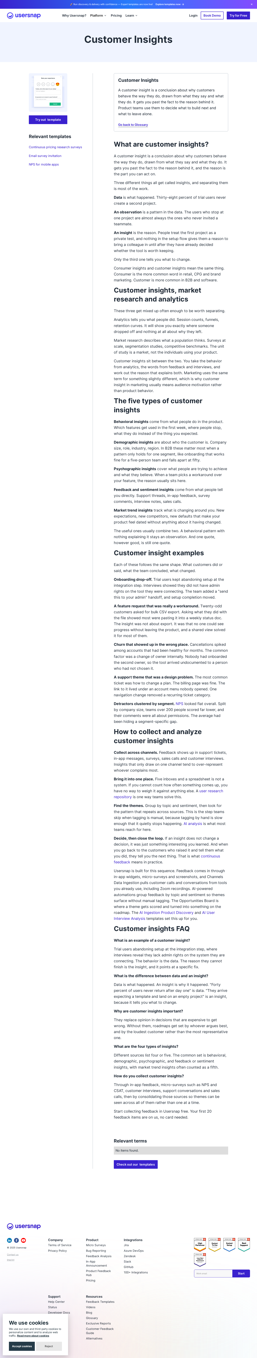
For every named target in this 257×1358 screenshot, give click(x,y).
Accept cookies (22, 1346)
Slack (127, 1261)
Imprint (10, 1260)
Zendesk (130, 1256)
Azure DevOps (134, 1250)
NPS (179, 703)
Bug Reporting (96, 1250)
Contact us (13, 1254)
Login (193, 15)
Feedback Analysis (99, 1256)
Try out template (48, 119)
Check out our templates (136, 1164)
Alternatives (94, 1338)
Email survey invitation (45, 156)
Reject (49, 1346)
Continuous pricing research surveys (55, 147)
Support (54, 1296)
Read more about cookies (33, 1335)
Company (55, 1240)
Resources (94, 1296)
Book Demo (212, 15)
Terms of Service (60, 1245)
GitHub (128, 1267)
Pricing (90, 1280)
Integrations (133, 1240)
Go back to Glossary (133, 125)
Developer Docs (59, 1312)
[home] (24, 15)
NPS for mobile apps (44, 164)
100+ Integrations (136, 1272)
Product (92, 1240)
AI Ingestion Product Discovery (166, 912)
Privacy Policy (57, 1250)
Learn (130, 15)
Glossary (92, 1318)
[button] (98, 15)
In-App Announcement (96, 1263)
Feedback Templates (100, 1301)
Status (52, 1307)
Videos (90, 1307)
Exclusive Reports (98, 1323)
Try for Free (238, 15)
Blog (89, 1312)
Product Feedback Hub (98, 1273)
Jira (126, 1245)
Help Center (56, 1301)
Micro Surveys (96, 1245)
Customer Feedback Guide (100, 1331)
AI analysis (193, 823)
